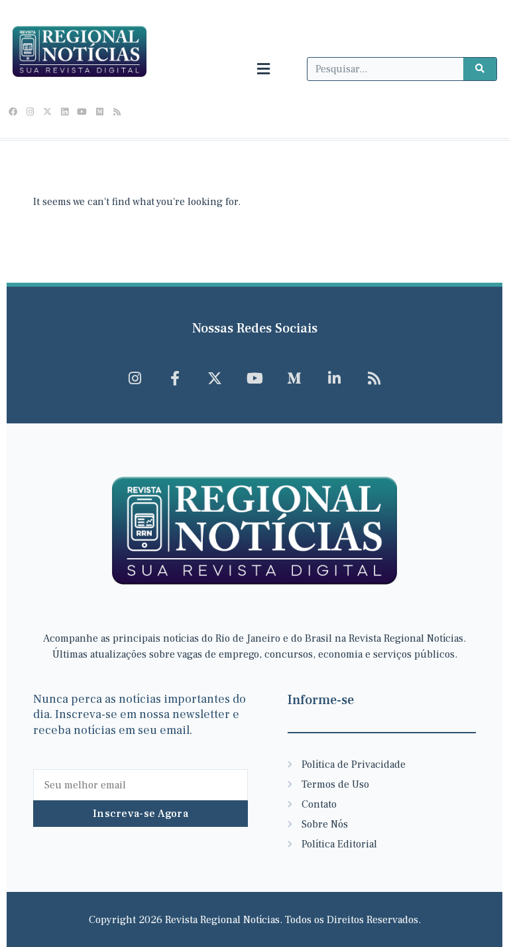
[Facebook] (13, 112)
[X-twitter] (47, 112)
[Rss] (117, 112)
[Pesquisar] (479, 69)
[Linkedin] (65, 112)
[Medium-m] (294, 378)
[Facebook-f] (174, 378)
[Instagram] (30, 112)
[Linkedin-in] (334, 378)
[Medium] (99, 112)
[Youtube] (82, 112)
